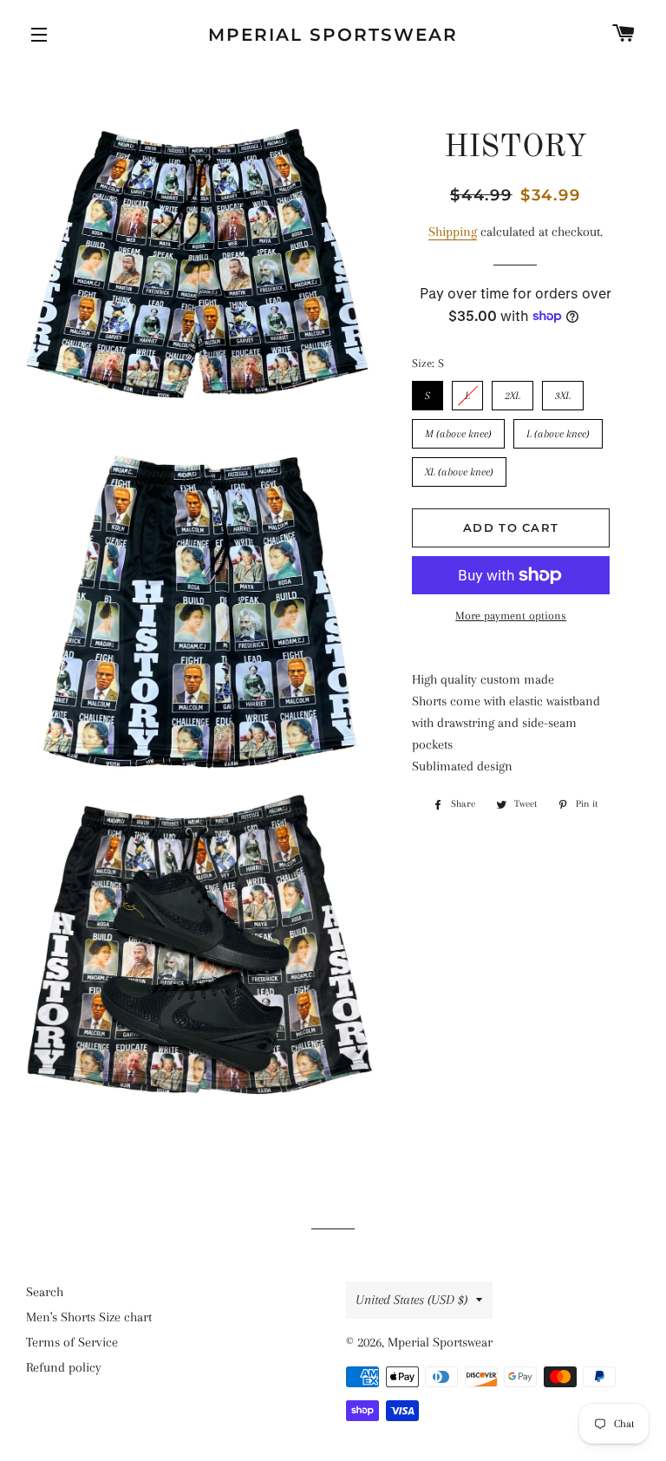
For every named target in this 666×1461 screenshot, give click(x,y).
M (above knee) (458, 429)
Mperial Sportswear (333, 34)
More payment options (510, 615)
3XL (563, 391)
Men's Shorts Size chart (89, 1317)
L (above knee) (558, 429)
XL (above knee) (459, 467)
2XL (513, 391)
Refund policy (63, 1367)
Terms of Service (72, 1342)
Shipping (452, 231)
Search (44, 1292)
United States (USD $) (411, 1299)
